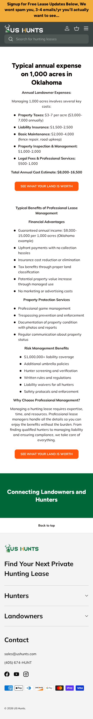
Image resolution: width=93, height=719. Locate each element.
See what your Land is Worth (47, 186)
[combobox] (46, 39)
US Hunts (19, 708)
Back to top (46, 525)
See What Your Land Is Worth (47, 454)
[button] (76, 28)
